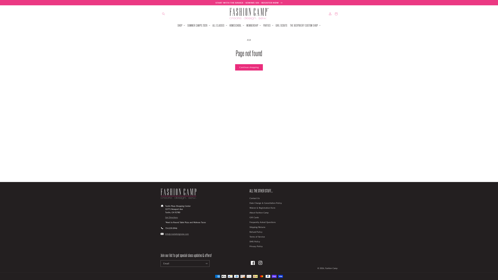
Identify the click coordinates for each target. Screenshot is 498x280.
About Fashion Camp (259, 212)
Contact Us (255, 198)
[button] (164, 14)
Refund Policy (256, 232)
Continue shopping (249, 67)
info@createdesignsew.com (177, 234)
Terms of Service (257, 237)
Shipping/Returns (257, 227)
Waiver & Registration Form (262, 208)
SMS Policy (255, 241)
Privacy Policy (256, 246)
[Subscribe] (206, 263)
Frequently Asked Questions (263, 222)
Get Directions (171, 217)
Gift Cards (254, 217)
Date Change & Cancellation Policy (266, 203)
